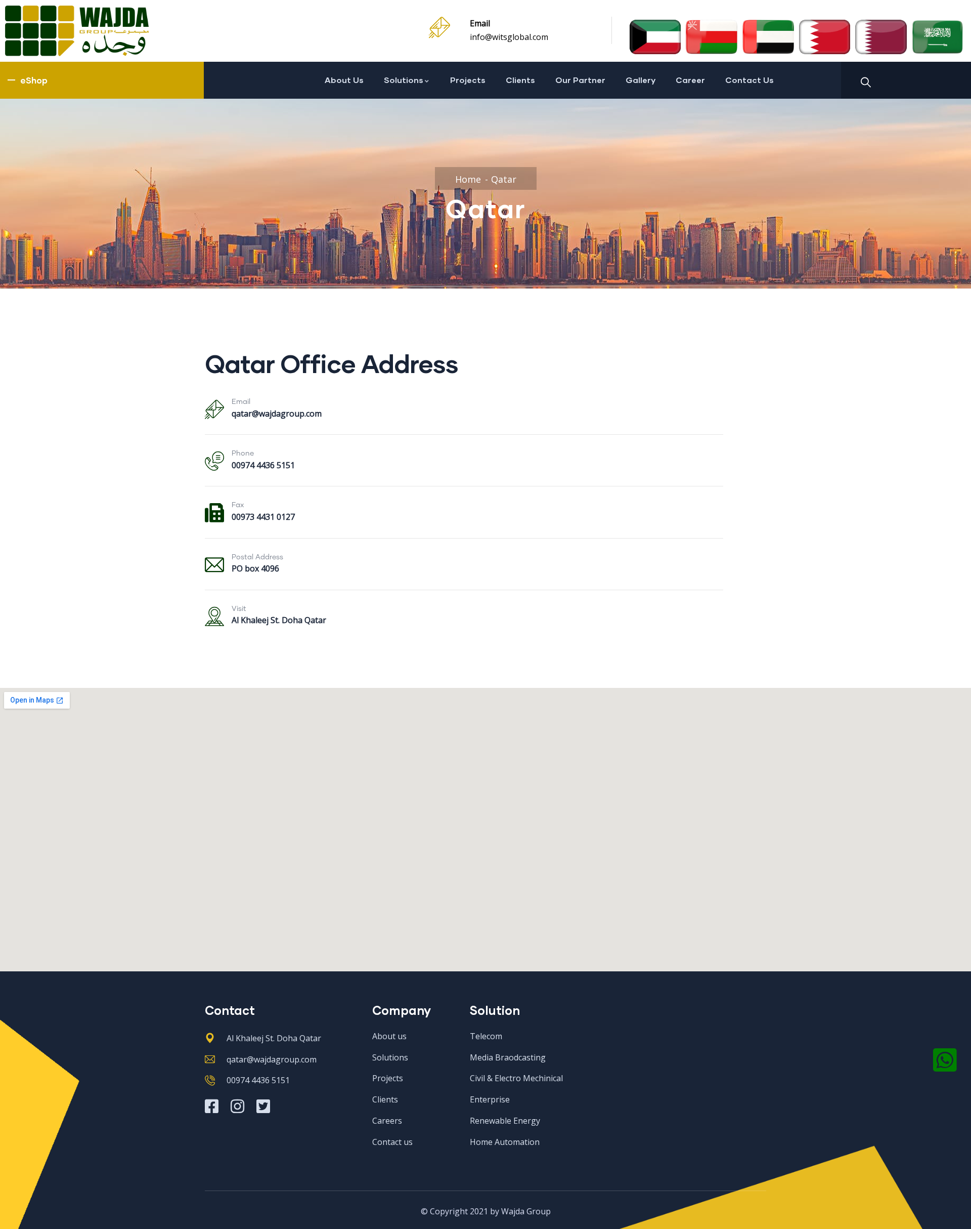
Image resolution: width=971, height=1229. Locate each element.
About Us (344, 80)
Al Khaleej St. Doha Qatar (279, 620)
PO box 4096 (255, 568)
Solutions (403, 80)
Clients (520, 80)
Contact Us (749, 80)
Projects (468, 80)
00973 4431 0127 (263, 516)
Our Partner (580, 80)
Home (468, 179)
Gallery (640, 80)
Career (690, 80)
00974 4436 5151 (263, 465)
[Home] (77, 31)
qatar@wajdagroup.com (277, 413)
